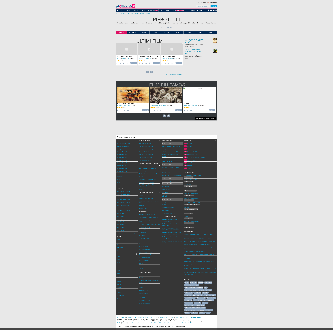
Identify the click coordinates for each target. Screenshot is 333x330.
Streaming (212, 32)
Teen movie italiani (189, 305)
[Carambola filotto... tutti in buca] (149, 49)
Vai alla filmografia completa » (174, 74)
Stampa (166, 32)
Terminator (202, 312)
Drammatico (165, 58)
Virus (195, 300)
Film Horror (119, 244)
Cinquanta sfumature (190, 297)
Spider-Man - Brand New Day (194, 149)
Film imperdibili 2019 (122, 168)
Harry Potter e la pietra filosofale (147, 179)
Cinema (200, 32)
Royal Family (188, 295)
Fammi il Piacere (166, 210)
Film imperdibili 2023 (122, 157)
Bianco (141, 263)
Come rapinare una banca (168, 213)
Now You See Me (189, 285)
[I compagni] (166, 95)
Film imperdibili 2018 (122, 171)
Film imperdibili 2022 (122, 160)
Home (118, 317)
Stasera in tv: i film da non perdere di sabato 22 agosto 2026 (199, 254)
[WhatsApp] (171, 27)
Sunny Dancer (165, 192)
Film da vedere (120, 174)
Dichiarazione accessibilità (176, 323)
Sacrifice (189, 165)
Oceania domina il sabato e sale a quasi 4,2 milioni (197, 244)
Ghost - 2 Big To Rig (167, 161)
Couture (141, 189)
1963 (164, 105)
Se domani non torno (144, 257)
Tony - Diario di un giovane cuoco (147, 168)
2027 (118, 143)
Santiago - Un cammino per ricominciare (149, 224)
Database (130, 317)
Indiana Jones (201, 300)
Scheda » (133, 63)
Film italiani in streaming (145, 157)
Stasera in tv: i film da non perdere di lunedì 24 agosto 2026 (199, 241)
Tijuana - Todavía (143, 290)
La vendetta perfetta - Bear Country (148, 171)
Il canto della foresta (144, 260)
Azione (118, 250)
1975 (150, 58)
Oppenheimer (197, 292)
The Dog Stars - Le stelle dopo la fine (148, 173)
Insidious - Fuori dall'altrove (146, 198)
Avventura (187, 105)
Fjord (140, 243)
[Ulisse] (199, 95)
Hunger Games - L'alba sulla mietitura (149, 217)
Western (141, 58)
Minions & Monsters (192, 160)
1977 (127, 58)
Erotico (118, 58)
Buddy (140, 275)
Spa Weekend (142, 277)
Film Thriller (120, 242)
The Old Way (187, 184)
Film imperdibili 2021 (122, 163)
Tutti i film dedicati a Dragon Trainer (194, 287)
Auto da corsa (188, 300)
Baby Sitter (205, 292)
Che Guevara (194, 312)
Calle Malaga (142, 232)
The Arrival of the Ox (144, 303)
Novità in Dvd (120, 185)
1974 (175, 58)
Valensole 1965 (143, 208)
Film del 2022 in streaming (146, 154)
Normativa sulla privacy (135, 323)
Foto (177, 32)
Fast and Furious (200, 305)
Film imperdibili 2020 (122, 165)
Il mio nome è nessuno (125, 104)
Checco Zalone (188, 292)
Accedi (214, 6)
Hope (140, 241)
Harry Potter (198, 302)
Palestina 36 (142, 235)
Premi (144, 32)
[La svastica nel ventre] (126, 49)
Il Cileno (141, 176)
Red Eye (186, 207)
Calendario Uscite (143, 317)
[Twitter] (165, 27)
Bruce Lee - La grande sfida (191, 193)
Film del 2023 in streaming (146, 151)
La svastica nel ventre (125, 56)
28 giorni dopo (208, 282)
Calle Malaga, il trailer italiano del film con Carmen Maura (199, 261)
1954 (196, 105)
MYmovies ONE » (121, 13)
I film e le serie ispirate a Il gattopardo (194, 290)
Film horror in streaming (145, 160)
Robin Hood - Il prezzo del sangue (196, 157)
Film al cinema (120, 176)
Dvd (157, 317)
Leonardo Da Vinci (197, 295)
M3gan (196, 285)
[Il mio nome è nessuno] (133, 95)
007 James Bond (211, 297)
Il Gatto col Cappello (144, 249)
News (155, 32)
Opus (205, 287)
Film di (118, 179)
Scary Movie (193, 282)
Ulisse (186, 104)
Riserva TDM (163, 323)
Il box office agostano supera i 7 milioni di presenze (197, 238)
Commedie (119, 239)
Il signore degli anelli (190, 310)
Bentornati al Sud (143, 246)
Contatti (124, 323)
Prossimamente (179, 317)
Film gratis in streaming (145, 143)
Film (135, 317)
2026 (121, 143)
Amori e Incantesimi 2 (144, 238)
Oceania (141, 195)
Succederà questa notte (145, 255)
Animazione (120, 247)
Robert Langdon (189, 302)
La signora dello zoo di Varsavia (192, 175)
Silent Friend (165, 204)
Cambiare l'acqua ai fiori (145, 252)
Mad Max (187, 312)
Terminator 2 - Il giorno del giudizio (148, 182)
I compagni (155, 104)
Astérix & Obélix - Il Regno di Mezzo (193, 202)
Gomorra (200, 282)
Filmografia (132, 32)
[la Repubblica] (214, 2)
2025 (125, 143)
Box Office (171, 317)
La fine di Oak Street (192, 154)
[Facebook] (162, 27)
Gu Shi (141, 287)
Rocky (208, 312)
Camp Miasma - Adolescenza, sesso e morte (198, 163)
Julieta (186, 212)
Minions (187, 282)
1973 (129, 105)
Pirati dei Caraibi (201, 297)
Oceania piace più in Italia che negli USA (194, 251)
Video (189, 32)
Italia (123, 58)
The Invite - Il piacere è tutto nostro (148, 214)
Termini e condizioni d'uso (150, 323)
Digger (141, 268)
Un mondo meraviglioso (168, 207)
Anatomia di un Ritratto (145, 300)
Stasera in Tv (163, 317)
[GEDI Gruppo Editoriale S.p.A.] (208, 2)
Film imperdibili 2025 (122, 151)
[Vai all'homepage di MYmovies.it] (126, 7)
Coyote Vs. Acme (166, 189)
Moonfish (141, 285)
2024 (128, 143)
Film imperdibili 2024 (122, 154)
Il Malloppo (164, 202)
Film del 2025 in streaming (146, 146)
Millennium (205, 302)
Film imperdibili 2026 (122, 149)
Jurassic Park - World (209, 295)
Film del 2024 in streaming (146, 149)
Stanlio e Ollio (188, 189)
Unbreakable (210, 300)
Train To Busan (165, 186)
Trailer (187, 317)
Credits (119, 323)
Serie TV (151, 317)
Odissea (189, 146)
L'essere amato (143, 266)
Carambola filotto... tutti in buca (152, 56)
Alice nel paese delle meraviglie (205, 310)
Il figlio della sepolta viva (172, 56)
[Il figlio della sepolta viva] (172, 49)
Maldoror (141, 205)
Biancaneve (209, 290)
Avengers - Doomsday (145, 227)
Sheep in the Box (166, 172)
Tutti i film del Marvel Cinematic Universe (195, 307)
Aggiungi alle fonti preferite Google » (139, 13)
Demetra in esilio (143, 293)
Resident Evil (142, 230)
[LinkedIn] (168, 27)
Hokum (190, 168)
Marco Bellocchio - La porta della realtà (172, 175)
